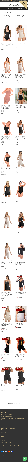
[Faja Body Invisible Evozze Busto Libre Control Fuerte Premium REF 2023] (21, 33)
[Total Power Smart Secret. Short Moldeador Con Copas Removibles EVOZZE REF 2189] (7, 314)
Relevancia (14, 22)
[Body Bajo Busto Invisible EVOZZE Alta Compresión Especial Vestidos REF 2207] (21, 96)
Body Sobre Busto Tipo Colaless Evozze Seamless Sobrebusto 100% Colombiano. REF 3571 (6, 138)
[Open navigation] (2, 4)
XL (6, 51)
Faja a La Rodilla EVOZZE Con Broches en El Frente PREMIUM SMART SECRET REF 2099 (7, 262)
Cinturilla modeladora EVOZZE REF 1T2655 (19, 324)
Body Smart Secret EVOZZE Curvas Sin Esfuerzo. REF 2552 (20, 230)
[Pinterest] (3, 456)
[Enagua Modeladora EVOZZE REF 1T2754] (7, 345)
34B (4, 174)
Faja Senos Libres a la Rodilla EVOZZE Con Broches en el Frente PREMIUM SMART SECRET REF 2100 (6, 230)
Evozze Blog (3, 432)
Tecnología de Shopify (12, 457)
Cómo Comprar (4, 427)
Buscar (2, 436)
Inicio (2, 12)
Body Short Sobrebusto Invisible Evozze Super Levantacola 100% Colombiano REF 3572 (5, 107)
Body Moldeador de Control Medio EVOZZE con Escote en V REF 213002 (20, 198)
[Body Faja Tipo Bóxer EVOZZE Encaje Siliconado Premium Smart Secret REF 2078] (21, 158)
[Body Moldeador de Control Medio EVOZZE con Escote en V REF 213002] (21, 188)
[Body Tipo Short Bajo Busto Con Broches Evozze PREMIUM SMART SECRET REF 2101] (21, 127)
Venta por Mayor (4, 434)
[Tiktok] (9, 456)
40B (9, 174)
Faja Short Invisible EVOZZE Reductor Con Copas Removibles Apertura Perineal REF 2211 (6, 199)
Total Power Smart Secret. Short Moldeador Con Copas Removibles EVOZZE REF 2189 (6, 325)
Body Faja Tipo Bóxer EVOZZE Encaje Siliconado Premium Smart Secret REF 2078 (21, 168)
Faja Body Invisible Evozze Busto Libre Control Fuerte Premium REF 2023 (20, 43)
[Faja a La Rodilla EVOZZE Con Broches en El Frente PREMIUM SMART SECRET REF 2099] (7, 251)
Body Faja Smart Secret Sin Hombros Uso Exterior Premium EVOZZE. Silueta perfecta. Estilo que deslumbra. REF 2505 (20, 262)
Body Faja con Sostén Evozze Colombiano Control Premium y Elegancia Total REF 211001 (7, 168)
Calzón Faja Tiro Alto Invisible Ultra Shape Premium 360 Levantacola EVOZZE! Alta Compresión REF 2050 (20, 76)
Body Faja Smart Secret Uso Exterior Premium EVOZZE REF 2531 (20, 293)
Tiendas (2, 421)
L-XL (16, 329)
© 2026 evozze (4, 457)
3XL (10, 51)
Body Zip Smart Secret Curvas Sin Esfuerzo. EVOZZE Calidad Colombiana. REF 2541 (20, 355)
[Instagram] (7, 456)
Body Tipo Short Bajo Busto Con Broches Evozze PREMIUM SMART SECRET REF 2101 (20, 138)
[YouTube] (5, 456)
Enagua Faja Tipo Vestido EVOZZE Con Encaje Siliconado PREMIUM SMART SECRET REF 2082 (6, 294)
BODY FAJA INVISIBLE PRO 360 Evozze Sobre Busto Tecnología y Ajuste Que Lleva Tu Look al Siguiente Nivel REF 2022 (7, 44)
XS (1, 51)
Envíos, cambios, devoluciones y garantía (9, 428)
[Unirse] (23, 445)
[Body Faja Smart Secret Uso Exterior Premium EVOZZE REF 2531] (21, 283)
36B (6, 174)
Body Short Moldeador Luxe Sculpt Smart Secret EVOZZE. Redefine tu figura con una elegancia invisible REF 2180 (6, 386)
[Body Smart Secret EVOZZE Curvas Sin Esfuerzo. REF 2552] (21, 220)
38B (7, 174)
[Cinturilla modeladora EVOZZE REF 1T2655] (21, 314)
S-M (2, 360)
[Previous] (2, 8)
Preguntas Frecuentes (5, 431)
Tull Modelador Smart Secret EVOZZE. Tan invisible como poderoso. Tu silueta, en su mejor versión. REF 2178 (20, 386)
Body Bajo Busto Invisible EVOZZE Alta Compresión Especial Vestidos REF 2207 (20, 106)
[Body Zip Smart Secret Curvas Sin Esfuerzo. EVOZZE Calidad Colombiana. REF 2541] (21, 345)
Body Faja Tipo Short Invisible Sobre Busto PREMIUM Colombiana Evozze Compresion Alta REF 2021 (6, 76)
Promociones (3, 429)
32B (2, 174)
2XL (8, 51)
